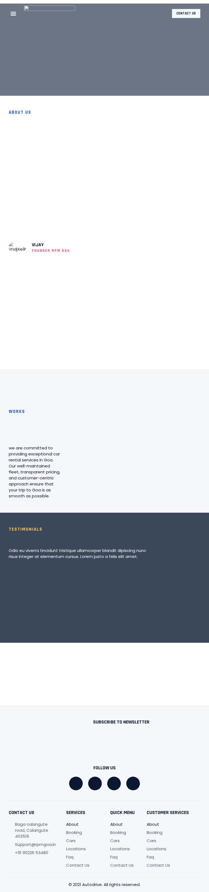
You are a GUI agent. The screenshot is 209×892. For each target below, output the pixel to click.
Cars (71, 840)
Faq (69, 857)
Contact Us (78, 865)
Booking (74, 832)
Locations (76, 849)
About (72, 824)
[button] (13, 13)
